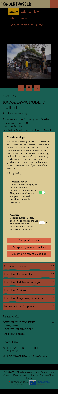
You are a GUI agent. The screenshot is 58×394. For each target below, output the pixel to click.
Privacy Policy (14, 173)
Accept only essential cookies (29, 254)
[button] (47, 192)
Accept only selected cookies (29, 247)
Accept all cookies (29, 240)
